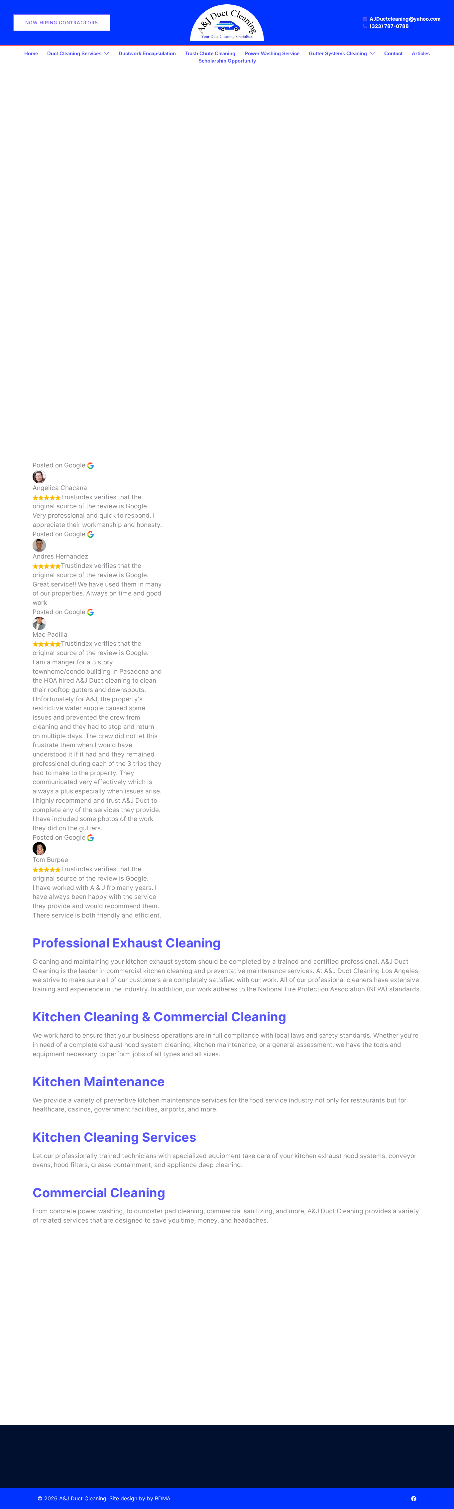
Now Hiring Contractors (61, 22)
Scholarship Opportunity (227, 61)
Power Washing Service (272, 53)
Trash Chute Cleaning (210, 53)
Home (31, 53)
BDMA (162, 1498)
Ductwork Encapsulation (147, 53)
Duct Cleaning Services (74, 53)
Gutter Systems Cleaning (338, 53)
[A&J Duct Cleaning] (227, 22)
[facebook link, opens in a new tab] (413, 1498)
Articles (421, 53)
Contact (393, 53)
